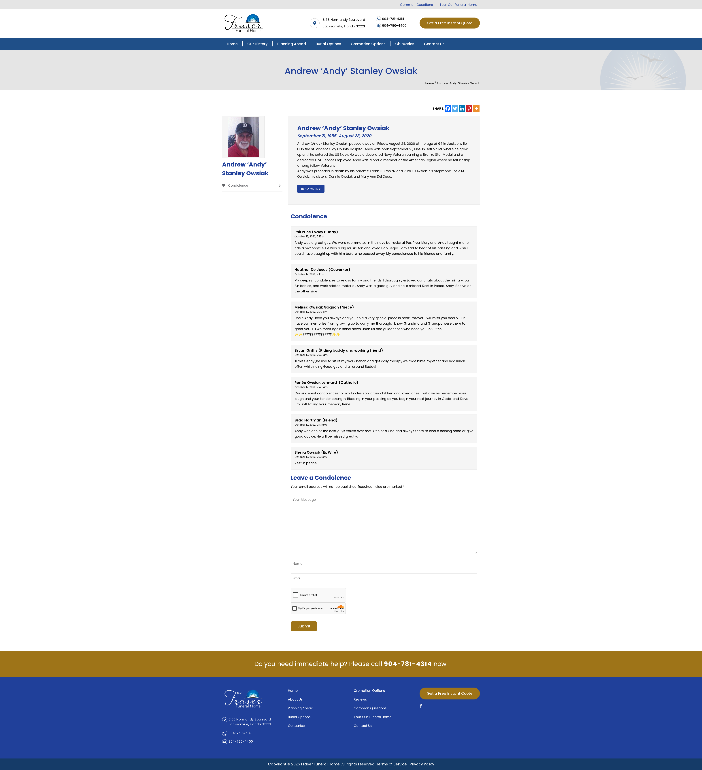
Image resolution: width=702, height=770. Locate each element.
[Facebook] (448, 108)
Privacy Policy (422, 764)
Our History (257, 43)
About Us (295, 699)
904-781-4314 (408, 663)
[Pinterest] (469, 108)
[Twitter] (455, 108)
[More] (476, 108)
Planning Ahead (291, 43)
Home (232, 43)
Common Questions (416, 4)
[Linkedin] (462, 108)
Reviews (360, 699)
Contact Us (434, 43)
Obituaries (404, 43)
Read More (309, 189)
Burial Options (328, 43)
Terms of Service (391, 764)
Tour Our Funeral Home (458, 4)
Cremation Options (368, 43)
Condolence (237, 185)
